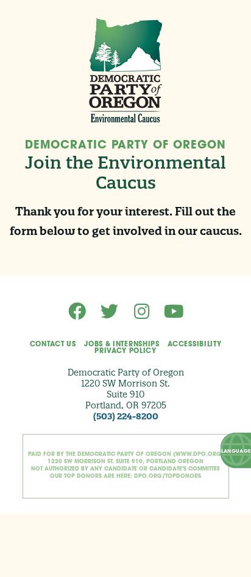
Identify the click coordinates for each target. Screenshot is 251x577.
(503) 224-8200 (125, 416)
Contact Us (53, 344)
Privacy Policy (125, 351)
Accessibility (194, 344)
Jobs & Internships (121, 344)
